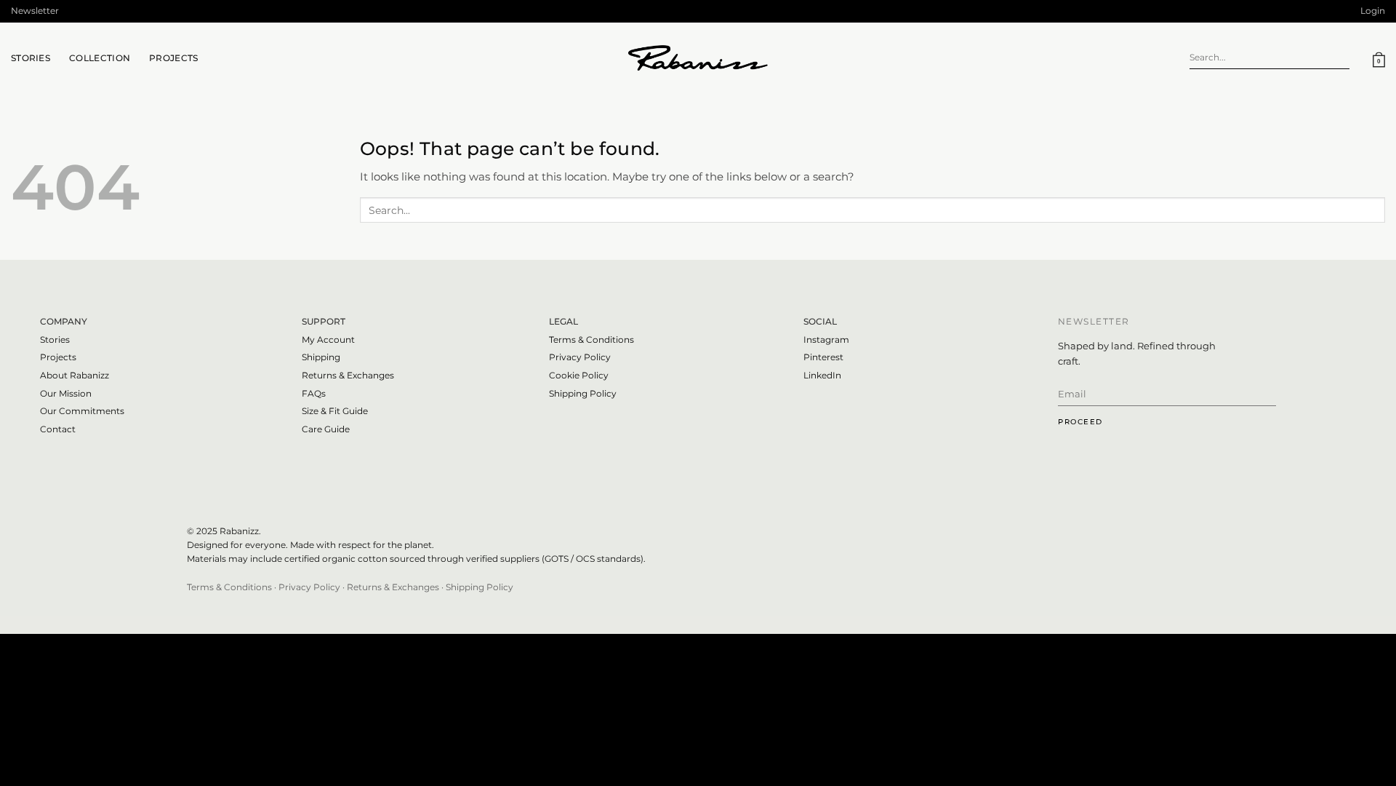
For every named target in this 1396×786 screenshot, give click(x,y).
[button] (35, 11)
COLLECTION (99, 57)
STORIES (30, 57)
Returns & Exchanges (348, 375)
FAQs (314, 393)
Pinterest (823, 357)
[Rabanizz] (698, 58)
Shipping (321, 357)
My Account (328, 339)
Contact (58, 429)
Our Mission (66, 393)
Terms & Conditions (591, 339)
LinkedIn (822, 375)
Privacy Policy (580, 357)
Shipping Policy (583, 393)
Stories (55, 339)
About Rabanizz (74, 375)
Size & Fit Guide (335, 410)
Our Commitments (82, 410)
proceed (1080, 421)
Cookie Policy (579, 375)
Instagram (826, 339)
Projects (173, 57)
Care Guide (326, 429)
